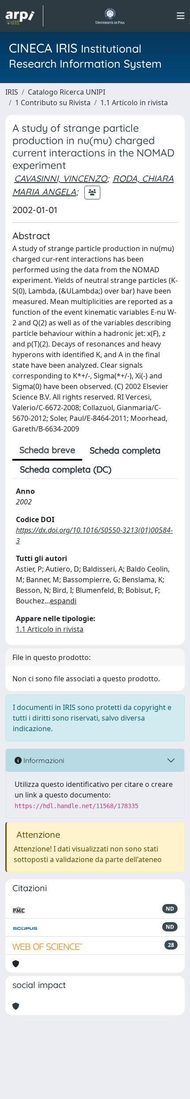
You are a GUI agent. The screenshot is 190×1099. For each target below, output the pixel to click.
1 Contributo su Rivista (53, 102)
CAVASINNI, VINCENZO (60, 178)
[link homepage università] (109, 16)
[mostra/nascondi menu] (181, 15)
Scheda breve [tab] (47, 449)
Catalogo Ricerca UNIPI (66, 92)
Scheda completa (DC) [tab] (65, 469)
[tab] (126, 469)
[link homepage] (24, 16)
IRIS (11, 92)
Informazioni (43, 760)
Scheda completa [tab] (125, 450)
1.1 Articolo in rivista (134, 102)
